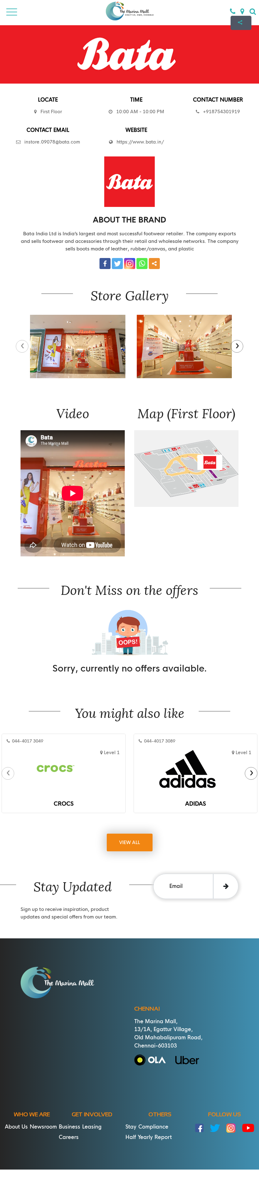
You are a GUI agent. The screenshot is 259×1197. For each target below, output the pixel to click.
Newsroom (43, 1127)
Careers (69, 1137)
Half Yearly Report (148, 1137)
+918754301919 (219, 111)
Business (69, 1127)
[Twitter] (117, 263)
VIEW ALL (129, 842)
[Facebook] (105, 263)
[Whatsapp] (142, 263)
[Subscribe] (225, 886)
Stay (130, 1127)
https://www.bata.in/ (140, 142)
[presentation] (22, 346)
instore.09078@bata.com (50, 142)
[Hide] (240, 40)
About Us (16, 1127)
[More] (154, 263)
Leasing (92, 1127)
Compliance (153, 1127)
